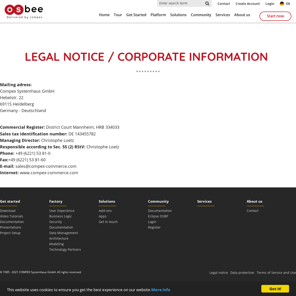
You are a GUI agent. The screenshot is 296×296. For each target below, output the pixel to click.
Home (104, 14)
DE (287, 3)
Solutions (178, 14)
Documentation (12, 222)
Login (269, 3)
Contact (224, 3)
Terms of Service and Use (276, 272)
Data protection (242, 272)
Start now (275, 15)
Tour (118, 14)
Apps (103, 216)
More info (160, 289)
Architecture (58, 238)
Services (223, 14)
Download (7, 210)
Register (154, 227)
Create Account (248, 3)
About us (242, 14)
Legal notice (219, 272)
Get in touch (108, 222)
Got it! (275, 288)
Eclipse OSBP (158, 216)
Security (55, 222)
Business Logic (60, 216)
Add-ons (105, 210)
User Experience (61, 210)
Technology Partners (65, 249)
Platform (158, 14)
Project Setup (10, 233)
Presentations (10, 227)
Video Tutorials (11, 216)
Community (201, 14)
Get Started (136, 14)
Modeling (56, 244)
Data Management (63, 233)
